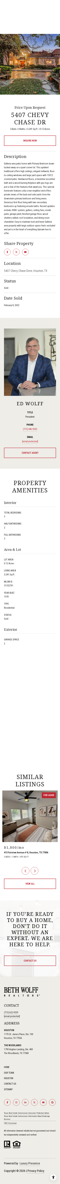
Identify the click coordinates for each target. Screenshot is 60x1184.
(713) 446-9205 (30, 429)
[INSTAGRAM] (16, 1102)
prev (25, 871)
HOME (7, 1067)
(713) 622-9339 (11, 1012)
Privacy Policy (36, 1171)
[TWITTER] (34, 1102)
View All (30, 883)
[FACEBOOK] (7, 1102)
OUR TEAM (9, 1072)
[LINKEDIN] (25, 1102)
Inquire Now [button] (30, 140)
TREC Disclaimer (10, 1123)
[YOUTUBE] (43, 1102)
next (34, 871)
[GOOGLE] (52, 1102)
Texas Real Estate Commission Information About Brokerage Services (27, 1117)
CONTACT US (10, 1083)
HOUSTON (8, 1078)
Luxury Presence (30, 1163)
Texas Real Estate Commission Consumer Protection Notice (26, 1113)
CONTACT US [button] (30, 960)
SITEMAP (8, 1089)
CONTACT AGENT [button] (30, 453)
